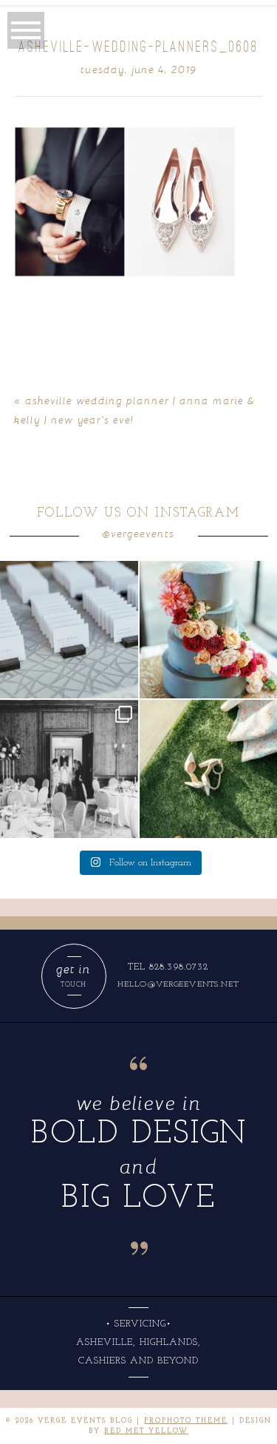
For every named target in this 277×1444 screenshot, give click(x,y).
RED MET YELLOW (146, 1431)
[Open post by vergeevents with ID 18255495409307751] (69, 630)
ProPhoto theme (186, 1420)
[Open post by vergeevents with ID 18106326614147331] (69, 769)
